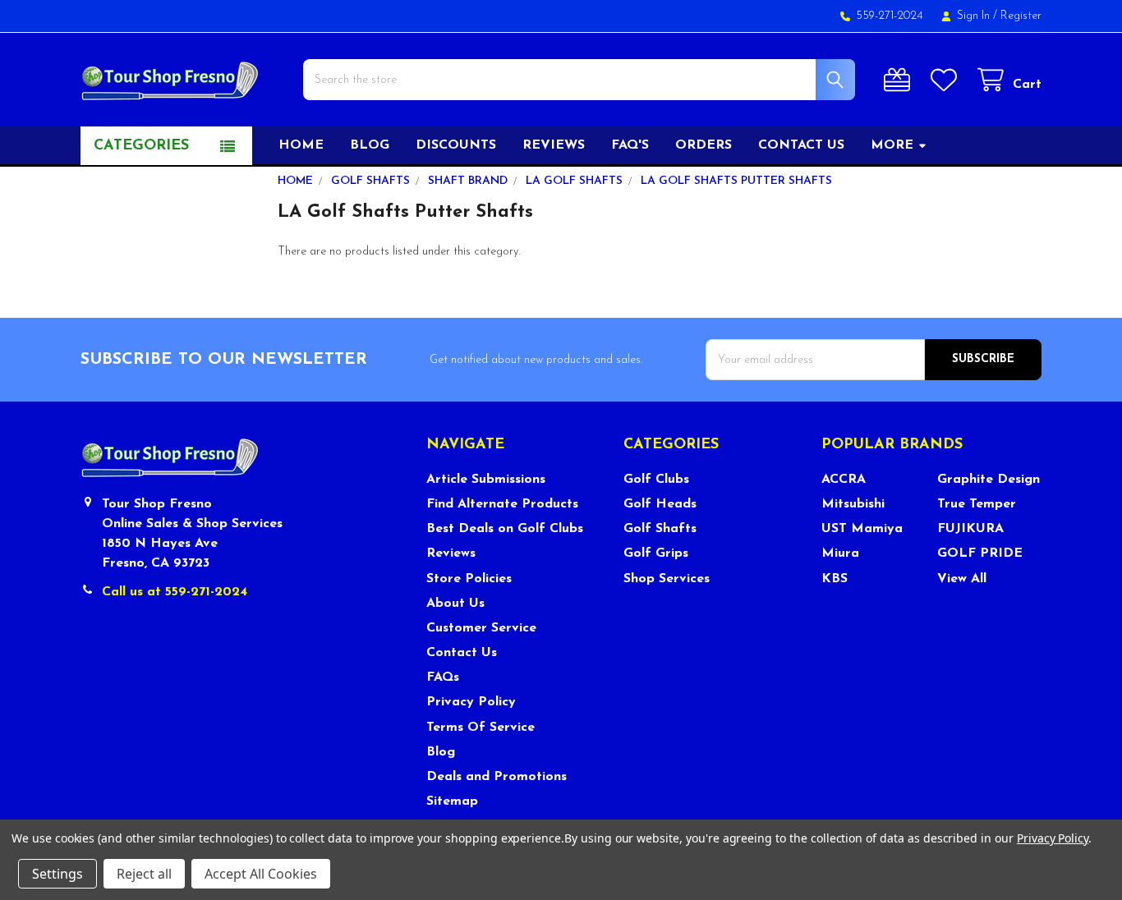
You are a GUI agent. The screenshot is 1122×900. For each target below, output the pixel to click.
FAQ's (630, 145)
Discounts (456, 145)
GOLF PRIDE (980, 553)
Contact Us (461, 652)
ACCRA (843, 479)
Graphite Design (988, 479)
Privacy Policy (471, 702)
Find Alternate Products (502, 504)
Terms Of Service (480, 727)
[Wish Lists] (947, 80)
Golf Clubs (656, 479)
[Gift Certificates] (900, 80)
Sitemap (452, 801)
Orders (703, 145)
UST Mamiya (862, 528)
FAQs (442, 677)
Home (301, 145)
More (892, 145)
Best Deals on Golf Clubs (504, 528)
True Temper (976, 504)
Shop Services (666, 578)
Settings (57, 874)
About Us (455, 603)
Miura (840, 553)
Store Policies (469, 578)
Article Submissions (485, 479)
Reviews (553, 145)
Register (1021, 16)
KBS (834, 578)
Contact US (801, 145)
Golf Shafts (660, 528)
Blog (369, 145)
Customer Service (481, 628)
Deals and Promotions (496, 776)
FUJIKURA (970, 528)
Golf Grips (655, 553)
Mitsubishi (853, 504)
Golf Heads (660, 504)
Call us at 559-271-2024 (174, 592)
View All (961, 578)
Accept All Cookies (261, 874)
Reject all (144, 874)
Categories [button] (141, 146)
